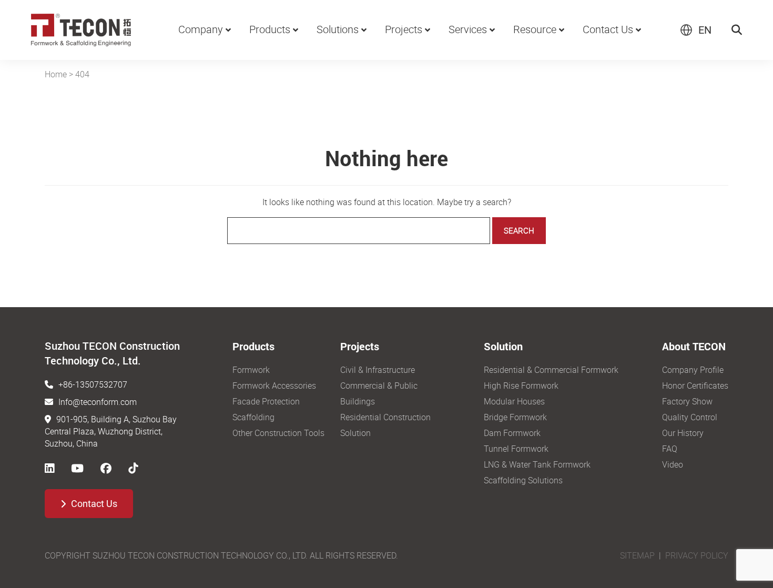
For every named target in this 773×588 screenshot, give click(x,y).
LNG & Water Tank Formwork (537, 464)
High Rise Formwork (521, 385)
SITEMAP (637, 555)
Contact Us (94, 503)
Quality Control (689, 417)
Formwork (251, 370)
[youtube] (77, 468)
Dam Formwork (512, 433)
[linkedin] (49, 468)
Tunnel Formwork (516, 448)
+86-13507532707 (92, 384)
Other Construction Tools (278, 433)
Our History (683, 433)
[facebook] (105, 468)
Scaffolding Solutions (523, 480)
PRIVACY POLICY (696, 555)
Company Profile (693, 370)
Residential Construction (385, 417)
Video (672, 464)
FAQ (669, 448)
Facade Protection (266, 401)
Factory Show (687, 401)
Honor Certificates (695, 385)
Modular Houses (514, 401)
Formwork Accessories (274, 385)
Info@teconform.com (97, 402)
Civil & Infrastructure (377, 370)
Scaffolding (253, 417)
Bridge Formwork (515, 417)
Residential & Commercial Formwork (551, 370)
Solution (355, 433)
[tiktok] (133, 468)
